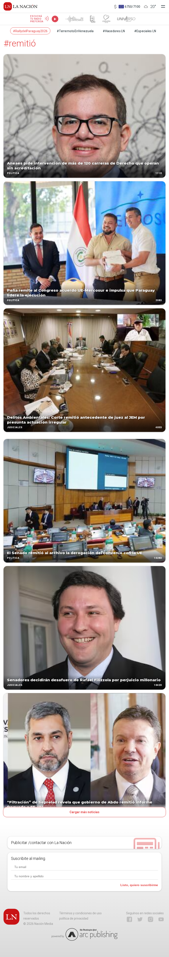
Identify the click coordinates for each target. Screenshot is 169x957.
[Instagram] (150, 919)
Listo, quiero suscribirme (139, 885)
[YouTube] (161, 919)
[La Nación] (20, 6)
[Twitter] (139, 919)
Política (13, 173)
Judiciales (14, 427)
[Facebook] (129, 919)
